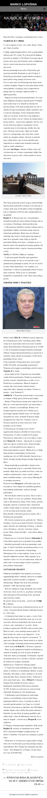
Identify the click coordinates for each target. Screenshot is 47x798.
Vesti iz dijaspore (20, 770)
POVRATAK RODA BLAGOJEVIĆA (23, 777)
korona (13, 772)
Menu (23, 8)
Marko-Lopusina (31, 794)
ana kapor (34, 770)
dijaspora (5, 772)
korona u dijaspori (24, 772)
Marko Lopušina (26, 764)
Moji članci (9, 770)
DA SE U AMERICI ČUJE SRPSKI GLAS (26, 782)
